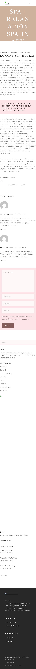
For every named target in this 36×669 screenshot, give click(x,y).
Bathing (2, 367)
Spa (1, 380)
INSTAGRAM (9, 665)
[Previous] (18, 185)
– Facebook (9, 638)
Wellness (3, 390)
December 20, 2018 (6, 553)
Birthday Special (5, 373)
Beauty (2, 370)
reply (3, 229)
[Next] (21, 185)
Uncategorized (4, 387)
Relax (8, 177)
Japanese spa (4, 535)
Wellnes (13, 177)
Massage (2, 177)
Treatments (3, 384)
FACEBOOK (19, 665)
